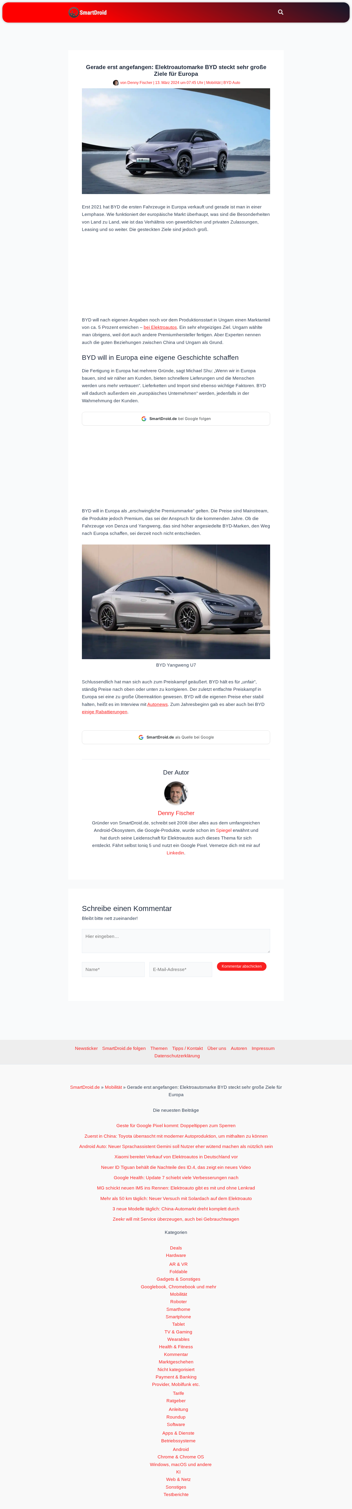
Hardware (176, 1255)
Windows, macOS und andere (181, 1464)
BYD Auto (231, 83)
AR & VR (178, 1264)
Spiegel (224, 830)
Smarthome (178, 1309)
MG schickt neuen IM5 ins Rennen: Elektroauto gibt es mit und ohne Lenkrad (176, 1187)
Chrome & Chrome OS (181, 1456)
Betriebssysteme (178, 1440)
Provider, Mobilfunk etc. (176, 1384)
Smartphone (178, 1316)
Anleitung (178, 1409)
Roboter (178, 1301)
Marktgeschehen (176, 1361)
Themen (159, 1048)
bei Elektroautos (160, 327)
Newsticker (86, 1048)
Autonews (157, 704)
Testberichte (176, 1494)
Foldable (178, 1271)
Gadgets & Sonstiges (178, 1279)
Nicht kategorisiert (176, 1369)
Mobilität (213, 83)
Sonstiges (176, 1487)
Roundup (176, 1417)
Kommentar (176, 1354)
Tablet (178, 1324)
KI (178, 1471)
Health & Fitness (176, 1346)
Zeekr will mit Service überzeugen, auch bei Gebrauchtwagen (176, 1219)
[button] (281, 13)
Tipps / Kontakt (187, 1048)
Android (181, 1449)
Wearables (178, 1339)
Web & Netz (178, 1479)
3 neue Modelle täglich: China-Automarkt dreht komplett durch (176, 1208)
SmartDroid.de (85, 1087)
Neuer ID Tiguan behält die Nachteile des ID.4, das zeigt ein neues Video (176, 1167)
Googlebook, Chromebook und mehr (178, 1286)
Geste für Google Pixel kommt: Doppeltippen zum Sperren (176, 1125)
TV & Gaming (178, 1331)
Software (176, 1424)
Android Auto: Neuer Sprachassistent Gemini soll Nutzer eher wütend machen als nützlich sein (176, 1146)
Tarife (178, 1393)
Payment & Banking (176, 1376)
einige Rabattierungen (104, 711)
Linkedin (175, 852)
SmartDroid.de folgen (124, 1048)
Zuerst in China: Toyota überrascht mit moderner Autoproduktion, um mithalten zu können (176, 1136)
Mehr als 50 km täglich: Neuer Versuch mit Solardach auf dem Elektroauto (176, 1198)
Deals (176, 1247)
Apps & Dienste (178, 1433)
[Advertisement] (176, 274)
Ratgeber (176, 1400)
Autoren (239, 1048)
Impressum (263, 1048)
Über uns (216, 1048)
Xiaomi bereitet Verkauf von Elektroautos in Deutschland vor (176, 1156)
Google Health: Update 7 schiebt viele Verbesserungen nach (176, 1177)
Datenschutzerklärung (177, 1055)
